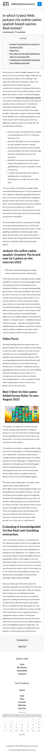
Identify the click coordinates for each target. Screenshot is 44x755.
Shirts (22, 699)
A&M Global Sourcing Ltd (22, 4)
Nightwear (22, 705)
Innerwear (22, 702)
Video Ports (14, 51)
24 (38, 727)
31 (38, 730)
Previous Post (22, 640)
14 (22, 724)
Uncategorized (8, 32)
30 (33, 730)
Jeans (22, 696)
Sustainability (22, 670)
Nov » (23, 734)
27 (16, 730)
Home (22, 664)
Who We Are (22, 667)
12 (10, 724)
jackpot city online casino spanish (28, 98)
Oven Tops (22, 708)
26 (10, 730)
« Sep (20, 734)
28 (22, 730)
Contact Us (22, 674)
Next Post (22, 646)
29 (27, 730)
